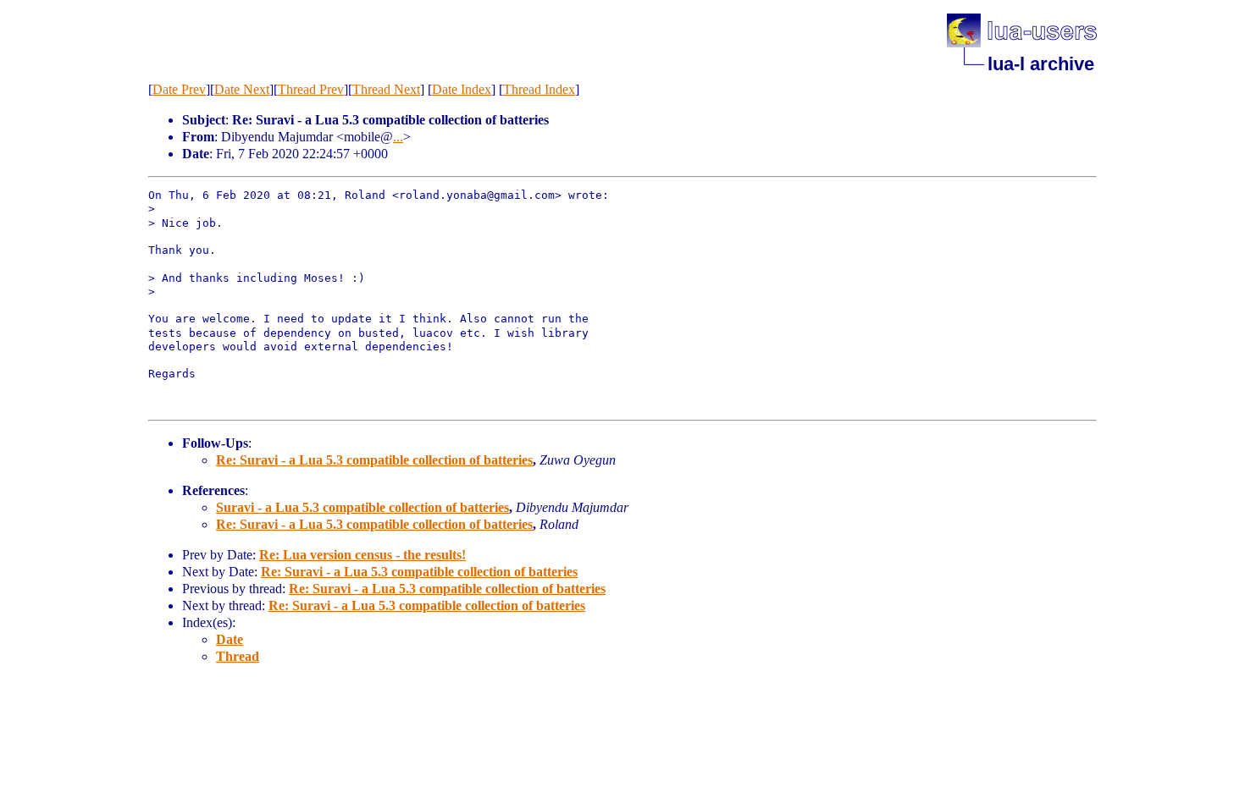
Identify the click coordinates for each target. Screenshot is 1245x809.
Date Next (241, 89)
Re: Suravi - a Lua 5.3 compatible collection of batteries (374, 460)
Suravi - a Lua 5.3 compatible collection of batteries (362, 507)
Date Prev (179, 89)
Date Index (461, 89)
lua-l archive (1041, 63)
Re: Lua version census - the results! (362, 555)
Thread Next (386, 89)
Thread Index (539, 89)
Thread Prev (311, 89)
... (398, 136)
